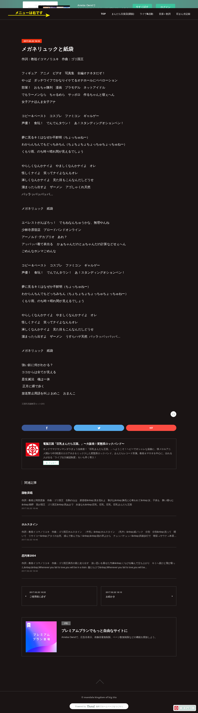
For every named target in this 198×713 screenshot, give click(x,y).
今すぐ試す (142, 7)
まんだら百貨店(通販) (123, 13)
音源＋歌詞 (165, 13)
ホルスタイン (30, 524)
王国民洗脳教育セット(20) (33, 403)
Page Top (99, 682)
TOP (103, 13)
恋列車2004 (29, 555)
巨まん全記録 (183, 13)
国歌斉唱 (27, 493)
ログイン (165, 7)
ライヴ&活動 (146, 13)
